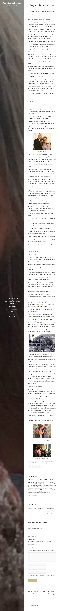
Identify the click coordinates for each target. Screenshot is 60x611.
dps (29, 462)
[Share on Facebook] (29, 466)
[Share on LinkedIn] (39, 466)
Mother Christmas (12, 298)
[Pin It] (36, 466)
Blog (12, 312)
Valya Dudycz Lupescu (12, 3)
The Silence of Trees (43, 462)
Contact (12, 317)
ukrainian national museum (50, 462)
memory (37, 462)
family (33, 462)
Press (12, 314)
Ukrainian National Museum (41, 304)
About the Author (12, 309)
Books (12, 304)
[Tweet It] (33, 466)
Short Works (12, 306)
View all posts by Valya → (33, 495)
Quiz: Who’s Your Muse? (12, 301)
